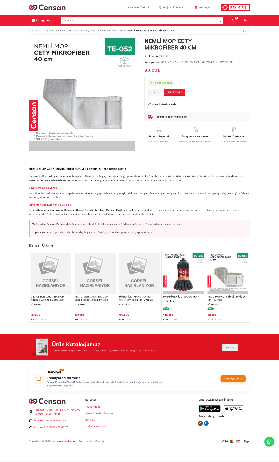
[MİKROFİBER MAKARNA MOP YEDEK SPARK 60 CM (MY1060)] (139, 273)
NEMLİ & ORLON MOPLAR (107, 30)
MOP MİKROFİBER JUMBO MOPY (181, 296)
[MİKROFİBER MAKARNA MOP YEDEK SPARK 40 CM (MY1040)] (51, 273)
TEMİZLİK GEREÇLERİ (58, 30)
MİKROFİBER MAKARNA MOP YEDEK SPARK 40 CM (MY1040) (47, 298)
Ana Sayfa (35, 30)
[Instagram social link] (200, 423)
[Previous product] (241, 31)
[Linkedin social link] (206, 423)
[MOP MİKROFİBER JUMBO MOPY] (183, 273)
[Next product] (248, 31)
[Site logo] (47, 7)
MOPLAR (81, 30)
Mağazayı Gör (231, 378)
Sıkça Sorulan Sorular (99, 413)
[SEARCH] (219, 20)
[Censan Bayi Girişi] (235, 7)
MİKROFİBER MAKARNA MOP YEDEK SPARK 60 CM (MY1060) (136, 298)
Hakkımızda (92, 406)
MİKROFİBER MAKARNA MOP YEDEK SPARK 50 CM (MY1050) (91, 298)
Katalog (230, 347)
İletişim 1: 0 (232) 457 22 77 (50, 420)
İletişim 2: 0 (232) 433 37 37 (50, 427)
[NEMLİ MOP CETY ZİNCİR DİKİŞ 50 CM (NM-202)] (227, 273)
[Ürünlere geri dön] (244, 31)
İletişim (90, 419)
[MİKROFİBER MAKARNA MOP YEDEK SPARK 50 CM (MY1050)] (95, 273)
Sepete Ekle (174, 92)
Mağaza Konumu (96, 426)
